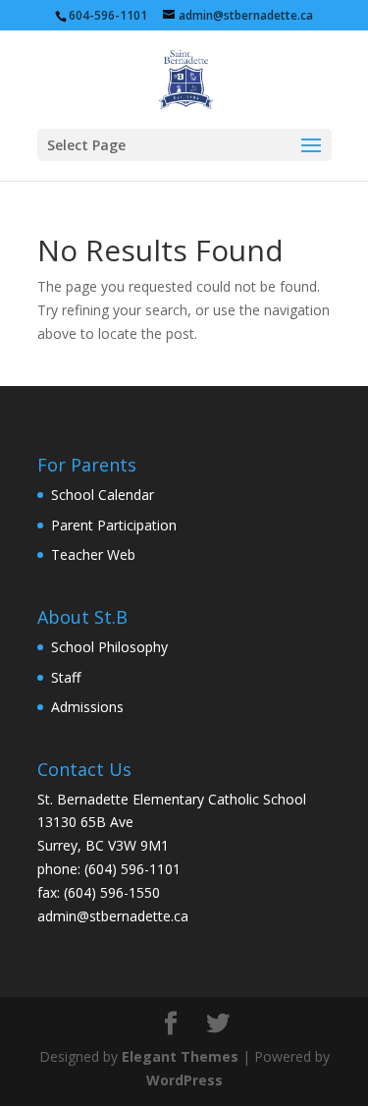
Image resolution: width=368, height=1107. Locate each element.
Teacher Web (93, 554)
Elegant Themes (180, 1056)
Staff (65, 677)
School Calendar (102, 494)
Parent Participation (114, 525)
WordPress (184, 1080)
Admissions (87, 706)
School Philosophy (109, 646)
